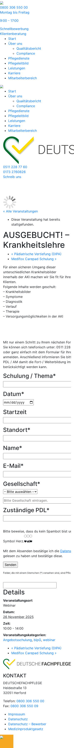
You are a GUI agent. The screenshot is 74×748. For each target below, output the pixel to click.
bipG (37, 640)
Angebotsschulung (17, 640)
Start (12, 39)
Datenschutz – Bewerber (27, 724)
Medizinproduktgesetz (25, 729)
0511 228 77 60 (15, 167)
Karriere (14, 73)
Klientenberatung (13, 34)
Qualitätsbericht (28, 48)
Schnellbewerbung (14, 29)
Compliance (25, 53)
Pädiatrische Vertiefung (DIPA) (36, 254)
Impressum (16, 714)
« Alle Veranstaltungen (20, 211)
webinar (49, 640)
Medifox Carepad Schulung (34, 259)
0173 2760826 (14, 172)
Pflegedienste (18, 58)
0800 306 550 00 (30, 701)
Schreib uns (12, 177)
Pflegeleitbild (18, 63)
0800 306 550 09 (24, 706)
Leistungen (16, 68)
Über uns (15, 43)
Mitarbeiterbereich (22, 78)
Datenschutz (18, 719)
